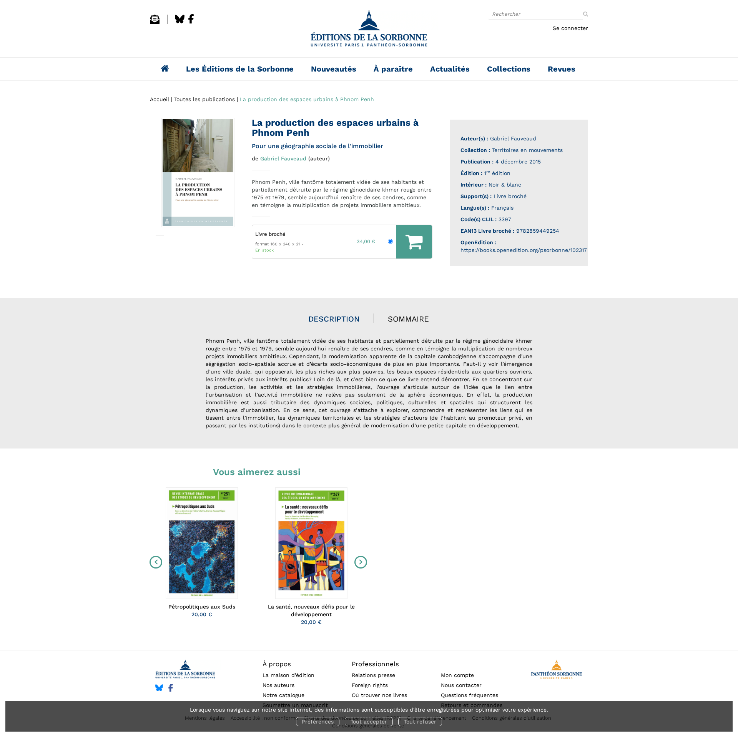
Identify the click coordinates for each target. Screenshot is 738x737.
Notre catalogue (283, 695)
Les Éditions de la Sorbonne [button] (240, 68)
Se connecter (570, 28)
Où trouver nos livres (379, 695)
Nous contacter (461, 685)
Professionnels (375, 664)
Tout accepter (369, 722)
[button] (197, 172)
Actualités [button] (450, 68)
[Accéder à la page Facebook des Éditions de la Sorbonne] (191, 22)
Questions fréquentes (469, 695)
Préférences (318, 722)
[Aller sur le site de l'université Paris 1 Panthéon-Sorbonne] (556, 670)
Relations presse (373, 675)
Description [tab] (334, 318)
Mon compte (457, 675)
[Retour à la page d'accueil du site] (369, 30)
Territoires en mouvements (527, 150)
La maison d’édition (288, 675)
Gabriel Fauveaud (283, 158)
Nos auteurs (278, 685)
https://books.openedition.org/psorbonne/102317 (523, 250)
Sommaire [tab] (408, 318)
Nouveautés (333, 68)
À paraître (393, 68)
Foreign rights (370, 685)
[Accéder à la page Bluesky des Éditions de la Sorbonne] (179, 22)
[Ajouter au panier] (414, 241)
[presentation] (154, 562)
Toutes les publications (204, 99)
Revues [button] (561, 68)
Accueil (159, 99)
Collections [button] (508, 68)
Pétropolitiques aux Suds (201, 607)
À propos (277, 664)
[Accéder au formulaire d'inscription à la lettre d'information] (155, 22)
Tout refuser (420, 722)
